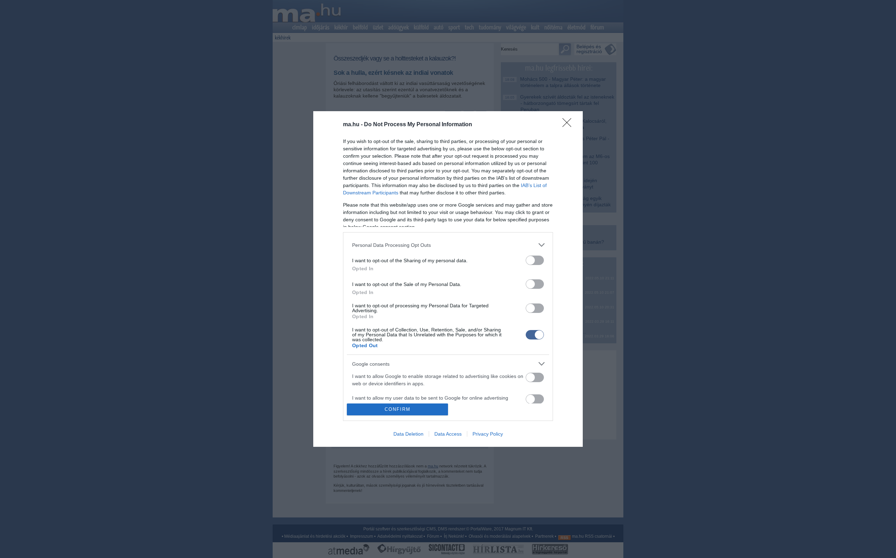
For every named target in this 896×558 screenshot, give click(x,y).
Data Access (448, 434)
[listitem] (448, 245)
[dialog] (448, 279)
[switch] (535, 260)
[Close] (569, 124)
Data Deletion (408, 434)
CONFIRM (398, 409)
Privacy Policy (487, 434)
